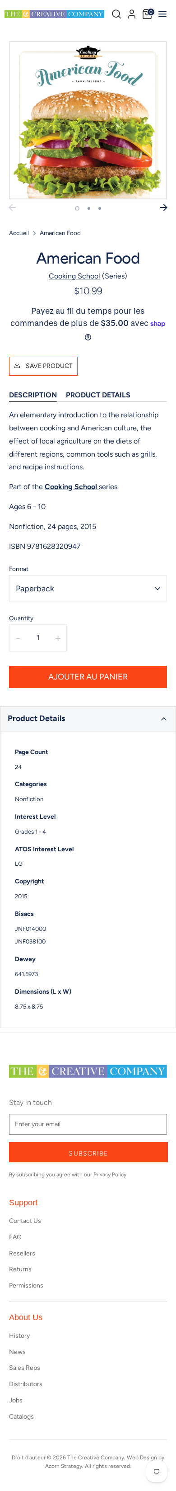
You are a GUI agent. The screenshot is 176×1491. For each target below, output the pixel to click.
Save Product (48, 366)
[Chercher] (116, 14)
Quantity (21, 618)
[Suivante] (164, 207)
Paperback (35, 589)
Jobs (16, 1400)
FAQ (15, 1237)
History (19, 1336)
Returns (20, 1269)
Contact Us (25, 1221)
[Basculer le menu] (161, 14)
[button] (88, 718)
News (17, 1352)
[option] (88, 120)
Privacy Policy (109, 1174)
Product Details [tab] (98, 395)
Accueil (19, 232)
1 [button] (77, 208)
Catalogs (21, 1416)
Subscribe (88, 1153)
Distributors (25, 1384)
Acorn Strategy (63, 1466)
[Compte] (131, 13)
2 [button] (89, 208)
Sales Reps (24, 1368)
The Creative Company (95, 1457)
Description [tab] (33, 395)
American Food (60, 232)
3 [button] (99, 208)
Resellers (22, 1253)
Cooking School (74, 276)
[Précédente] (12, 207)
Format (18, 568)
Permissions (26, 1285)
